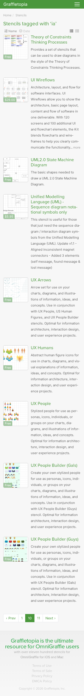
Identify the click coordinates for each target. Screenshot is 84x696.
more (76, 147)
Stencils (21, 15)
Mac (60, 657)
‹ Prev (11, 618)
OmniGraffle (50, 646)
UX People (41, 403)
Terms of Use (42, 666)
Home (7, 15)
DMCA (42, 681)
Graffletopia (15, 4)
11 (38, 618)
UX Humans (42, 347)
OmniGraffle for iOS (35, 657)
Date (26, 31)
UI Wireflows (43, 80)
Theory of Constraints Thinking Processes (51, 40)
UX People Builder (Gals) (54, 465)
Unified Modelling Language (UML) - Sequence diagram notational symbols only (54, 204)
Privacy (42, 676)
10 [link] (30, 618)
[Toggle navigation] (77, 4)
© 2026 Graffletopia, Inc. (42, 688)
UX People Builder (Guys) (54, 539)
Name (12, 31)
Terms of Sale (42, 671)
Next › (50, 618)
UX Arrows (41, 280)
